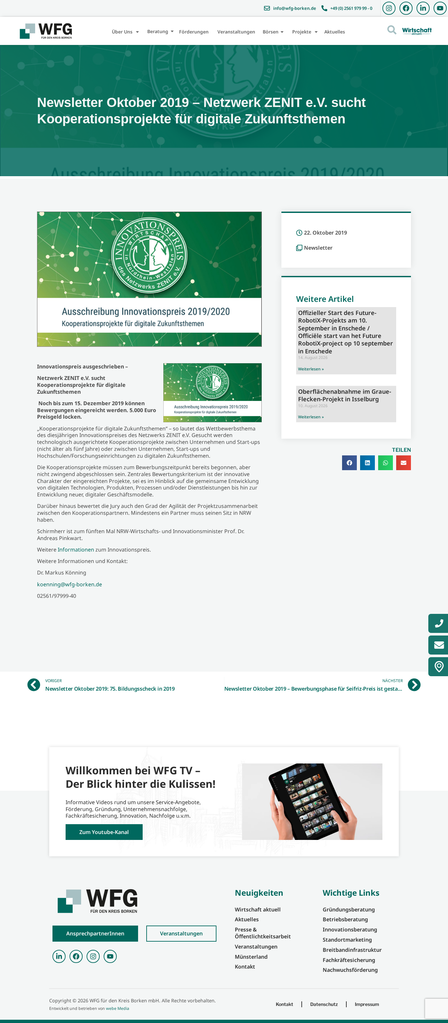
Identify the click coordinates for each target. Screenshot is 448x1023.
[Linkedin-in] (423, 8)
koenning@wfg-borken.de (69, 584)
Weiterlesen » (311, 369)
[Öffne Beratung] (172, 31)
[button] (349, 462)
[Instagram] (389, 8)
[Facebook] (406, 8)
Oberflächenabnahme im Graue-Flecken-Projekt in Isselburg (344, 395)
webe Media (117, 1008)
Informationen (76, 549)
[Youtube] (440, 8)
